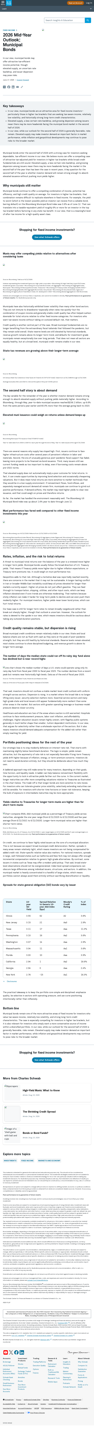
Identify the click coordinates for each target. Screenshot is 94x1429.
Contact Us (21, 1404)
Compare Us (82, 1365)
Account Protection (25, 1408)
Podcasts (66, 1383)
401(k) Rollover (9, 1365)
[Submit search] (87, 20)
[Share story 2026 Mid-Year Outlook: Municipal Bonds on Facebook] (8, 87)
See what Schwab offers (47, 237)
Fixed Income (9, 30)
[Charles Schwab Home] (9, 3)
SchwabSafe (9, 1399)
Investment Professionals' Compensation (62, 1404)
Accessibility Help (9, 1404)
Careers (43, 1404)
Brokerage (7, 1362)
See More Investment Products (22, 1387)
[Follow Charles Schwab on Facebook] (16, 1352)
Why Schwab (83, 1362)
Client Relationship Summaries (13, 1413)
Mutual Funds (23, 1368)
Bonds (20, 1381)
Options (36, 1369)
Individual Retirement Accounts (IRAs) (9, 1371)
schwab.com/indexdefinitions (37, 1280)
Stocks (20, 1364)
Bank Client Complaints (80, 1408)
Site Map (46, 1399)
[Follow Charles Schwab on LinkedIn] (22, 1352)
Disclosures (12, 981)
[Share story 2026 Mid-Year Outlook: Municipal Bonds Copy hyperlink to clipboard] (22, 87)
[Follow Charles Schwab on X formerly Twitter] (11, 1352)
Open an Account (75, 3)
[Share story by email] (17, 87)
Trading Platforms (39, 1362)
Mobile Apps (52, 1382)
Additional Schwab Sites (32, 1399)
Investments (10, 1161)
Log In (89, 3)
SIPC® (36, 1408)
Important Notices (9, 1408)
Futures (36, 1373)
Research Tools (54, 1378)
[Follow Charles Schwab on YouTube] (5, 1352)
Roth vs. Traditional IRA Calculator (53, 1372)
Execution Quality (39, 1365)
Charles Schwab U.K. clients (63, 1335)
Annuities (21, 1377)
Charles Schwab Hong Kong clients (39, 1335)
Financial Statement (74, 1399)
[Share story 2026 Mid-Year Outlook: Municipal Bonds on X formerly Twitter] (4, 87)
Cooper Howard (23, 80)
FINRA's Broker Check (61, 1408)
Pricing (80, 1381)
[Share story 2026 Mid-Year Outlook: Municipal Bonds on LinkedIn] (13, 87)
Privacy (18, 1399)
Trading (66, 1368)
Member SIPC (45, 1340)
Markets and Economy (49, 1161)
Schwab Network (69, 1387)
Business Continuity (58, 1399)
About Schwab (33, 1404)
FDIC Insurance (46, 1408)
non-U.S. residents (18, 1335)
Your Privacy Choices (37, 1413)
